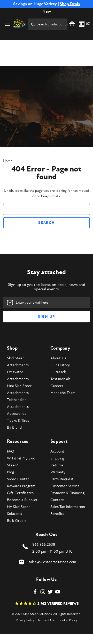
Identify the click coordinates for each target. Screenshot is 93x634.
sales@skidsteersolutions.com (52, 562)
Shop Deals (70, 3)
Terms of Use (46, 620)
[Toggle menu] (7, 24)
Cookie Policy (67, 620)
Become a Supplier (22, 499)
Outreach (58, 372)
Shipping (57, 458)
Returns (56, 465)
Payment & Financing (67, 493)
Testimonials (60, 379)
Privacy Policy (25, 620)
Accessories (16, 413)
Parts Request (61, 479)
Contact (57, 499)
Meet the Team (62, 392)
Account (57, 451)
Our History (60, 365)
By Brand (14, 427)
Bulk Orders (16, 520)
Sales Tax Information (67, 506)
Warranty (57, 472)
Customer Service (65, 486)
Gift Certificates (20, 493)
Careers (56, 385)
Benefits (57, 513)
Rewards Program (21, 486)
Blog (10, 472)
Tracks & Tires (18, 420)
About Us (58, 358)
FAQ (10, 451)
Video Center (18, 479)
